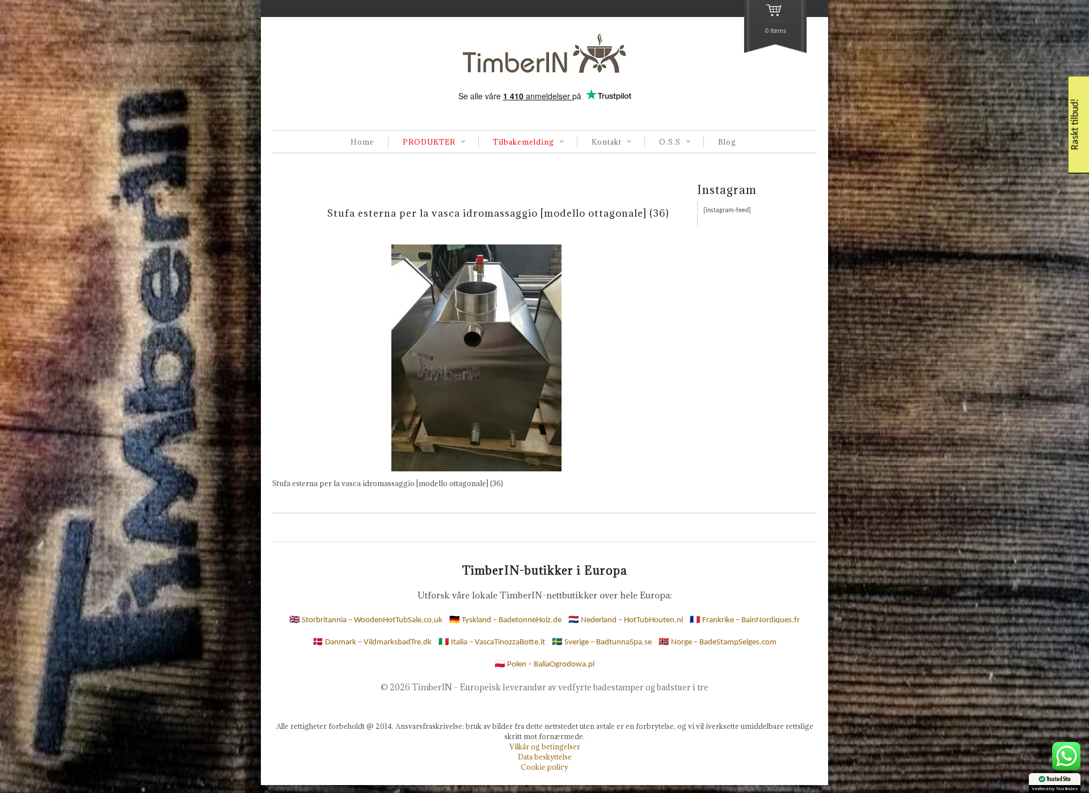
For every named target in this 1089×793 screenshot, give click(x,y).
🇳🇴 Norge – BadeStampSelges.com (717, 642)
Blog (727, 141)
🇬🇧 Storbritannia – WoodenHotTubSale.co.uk (365, 620)
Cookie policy (544, 766)
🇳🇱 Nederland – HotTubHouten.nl (625, 620)
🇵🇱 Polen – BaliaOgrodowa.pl (544, 664)
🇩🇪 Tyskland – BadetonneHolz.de (505, 620)
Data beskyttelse (545, 756)
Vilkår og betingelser (544, 746)
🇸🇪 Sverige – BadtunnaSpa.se (602, 642)
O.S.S (662, 142)
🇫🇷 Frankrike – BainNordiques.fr (745, 620)
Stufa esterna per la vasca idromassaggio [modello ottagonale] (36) (498, 213)
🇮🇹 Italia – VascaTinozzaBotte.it (491, 642)
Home (362, 141)
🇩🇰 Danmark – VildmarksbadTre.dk (372, 642)
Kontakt (599, 142)
